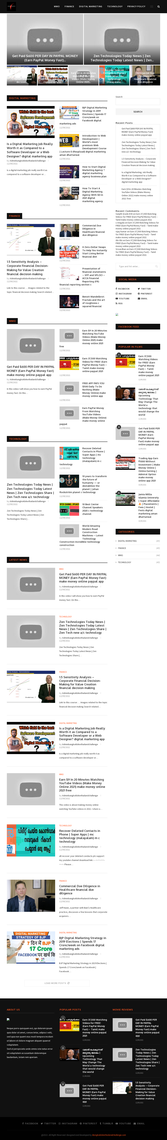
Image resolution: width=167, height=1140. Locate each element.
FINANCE (69, 6)
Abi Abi (119, 240)
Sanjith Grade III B (124, 213)
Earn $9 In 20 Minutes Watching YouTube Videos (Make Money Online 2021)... (83, 77)
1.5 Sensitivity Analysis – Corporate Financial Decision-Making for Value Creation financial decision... (22, 74)
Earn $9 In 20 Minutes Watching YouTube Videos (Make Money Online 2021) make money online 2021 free (83, 338)
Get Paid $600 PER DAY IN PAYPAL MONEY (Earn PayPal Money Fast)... (45, 58)
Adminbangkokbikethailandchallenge (28, 160)
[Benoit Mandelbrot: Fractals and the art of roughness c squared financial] (69, 301)
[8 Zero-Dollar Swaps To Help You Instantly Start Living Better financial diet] (69, 252)
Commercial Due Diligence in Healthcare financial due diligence (145, 77)
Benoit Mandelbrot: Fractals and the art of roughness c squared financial (93, 301)
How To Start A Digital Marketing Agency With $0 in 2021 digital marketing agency (92, 194)
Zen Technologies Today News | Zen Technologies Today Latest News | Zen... (122, 58)
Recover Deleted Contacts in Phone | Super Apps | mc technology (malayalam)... (114, 76)
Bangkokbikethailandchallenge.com (109, 1134)
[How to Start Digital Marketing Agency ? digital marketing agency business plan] (69, 171)
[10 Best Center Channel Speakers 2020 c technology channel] (69, 509)
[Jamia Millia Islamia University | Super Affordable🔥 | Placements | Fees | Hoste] (125, 499)
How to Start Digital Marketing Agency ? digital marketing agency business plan (94, 171)
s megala (120, 222)
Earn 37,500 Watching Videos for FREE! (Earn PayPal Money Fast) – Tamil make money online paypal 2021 (94, 365)
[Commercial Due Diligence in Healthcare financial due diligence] (69, 230)
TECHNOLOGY (114, 6)
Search (119, 96)
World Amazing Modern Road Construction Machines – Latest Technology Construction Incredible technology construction (81, 535)
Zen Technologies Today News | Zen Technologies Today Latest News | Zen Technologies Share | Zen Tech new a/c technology (30, 491)
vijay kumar (121, 231)
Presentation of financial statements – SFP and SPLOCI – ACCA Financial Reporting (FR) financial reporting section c (83, 276)
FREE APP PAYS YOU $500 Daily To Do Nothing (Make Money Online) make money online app (94, 389)
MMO (57, 6)
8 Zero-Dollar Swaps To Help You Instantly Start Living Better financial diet (94, 252)
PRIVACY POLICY (136, 6)
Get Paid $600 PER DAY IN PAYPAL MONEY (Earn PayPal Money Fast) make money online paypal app (30, 371)
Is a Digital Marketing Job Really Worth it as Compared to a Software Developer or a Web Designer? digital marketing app (30, 150)
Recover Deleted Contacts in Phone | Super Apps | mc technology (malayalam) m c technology (82, 456)
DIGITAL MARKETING (90, 6)
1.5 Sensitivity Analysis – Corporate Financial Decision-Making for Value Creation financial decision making (27, 268)
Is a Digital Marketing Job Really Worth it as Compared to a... (52, 79)
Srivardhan (121, 249)
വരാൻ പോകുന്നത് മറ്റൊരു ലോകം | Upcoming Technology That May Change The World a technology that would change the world (148, 402)
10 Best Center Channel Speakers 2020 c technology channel (92, 509)
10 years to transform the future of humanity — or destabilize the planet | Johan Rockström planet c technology (83, 484)
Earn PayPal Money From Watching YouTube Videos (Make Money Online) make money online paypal (83, 416)
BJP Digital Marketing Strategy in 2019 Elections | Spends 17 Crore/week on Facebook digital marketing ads (83, 115)
